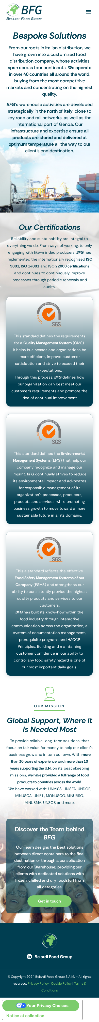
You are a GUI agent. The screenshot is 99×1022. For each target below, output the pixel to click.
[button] (88, 12)
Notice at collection (25, 1015)
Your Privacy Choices (47, 1005)
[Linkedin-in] (29, 956)
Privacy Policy (38, 983)
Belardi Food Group (53, 956)
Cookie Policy (61, 983)
